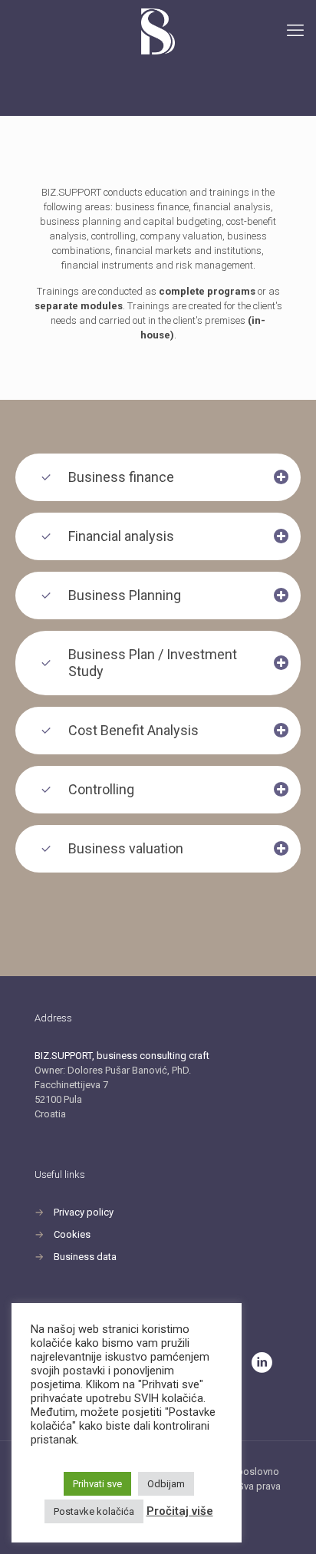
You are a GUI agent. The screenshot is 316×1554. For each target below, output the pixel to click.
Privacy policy (84, 1212)
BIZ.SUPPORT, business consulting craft (122, 1055)
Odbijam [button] (166, 1484)
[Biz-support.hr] (158, 31)
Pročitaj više (179, 1511)
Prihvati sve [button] (97, 1484)
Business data (85, 1256)
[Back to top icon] (284, 1522)
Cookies (72, 1234)
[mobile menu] (295, 31)
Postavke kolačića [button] (94, 1511)
